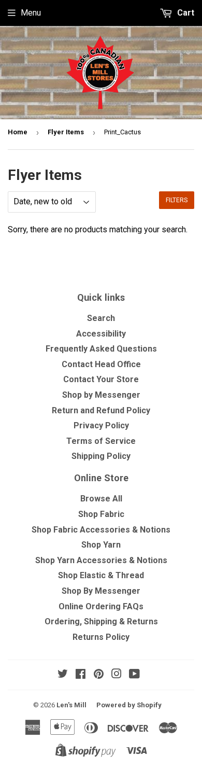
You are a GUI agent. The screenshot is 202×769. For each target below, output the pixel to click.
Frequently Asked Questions (101, 349)
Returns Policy (101, 637)
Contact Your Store (101, 379)
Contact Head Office (101, 364)
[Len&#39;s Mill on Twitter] (62, 675)
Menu (31, 13)
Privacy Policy (101, 425)
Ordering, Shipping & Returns (101, 621)
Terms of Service (101, 441)
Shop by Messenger (101, 395)
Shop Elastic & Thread (101, 575)
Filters (176, 200)
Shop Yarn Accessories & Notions (101, 560)
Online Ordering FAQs (101, 606)
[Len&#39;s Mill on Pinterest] (98, 675)
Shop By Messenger (101, 591)
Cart (184, 13)
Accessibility (101, 334)
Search (101, 318)
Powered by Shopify (129, 705)
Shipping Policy (101, 456)
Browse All (101, 499)
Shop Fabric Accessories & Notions (101, 530)
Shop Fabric (101, 514)
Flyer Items (66, 132)
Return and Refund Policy (101, 410)
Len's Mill (71, 705)
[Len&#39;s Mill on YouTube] (134, 675)
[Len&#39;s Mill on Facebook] (80, 675)
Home (17, 132)
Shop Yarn (101, 545)
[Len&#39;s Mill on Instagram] (116, 675)
